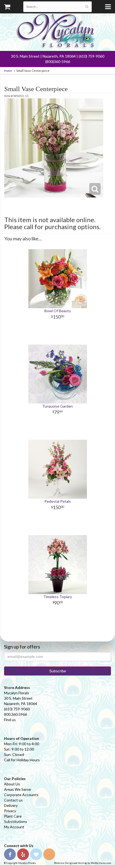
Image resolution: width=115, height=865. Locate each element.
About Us (12, 784)
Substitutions (15, 821)
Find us (10, 719)
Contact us (13, 800)
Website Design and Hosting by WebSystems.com (82, 863)
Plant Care (13, 816)
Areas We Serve (17, 789)
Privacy (10, 810)
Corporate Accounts (21, 794)
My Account (14, 827)
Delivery (11, 805)
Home (8, 70)
